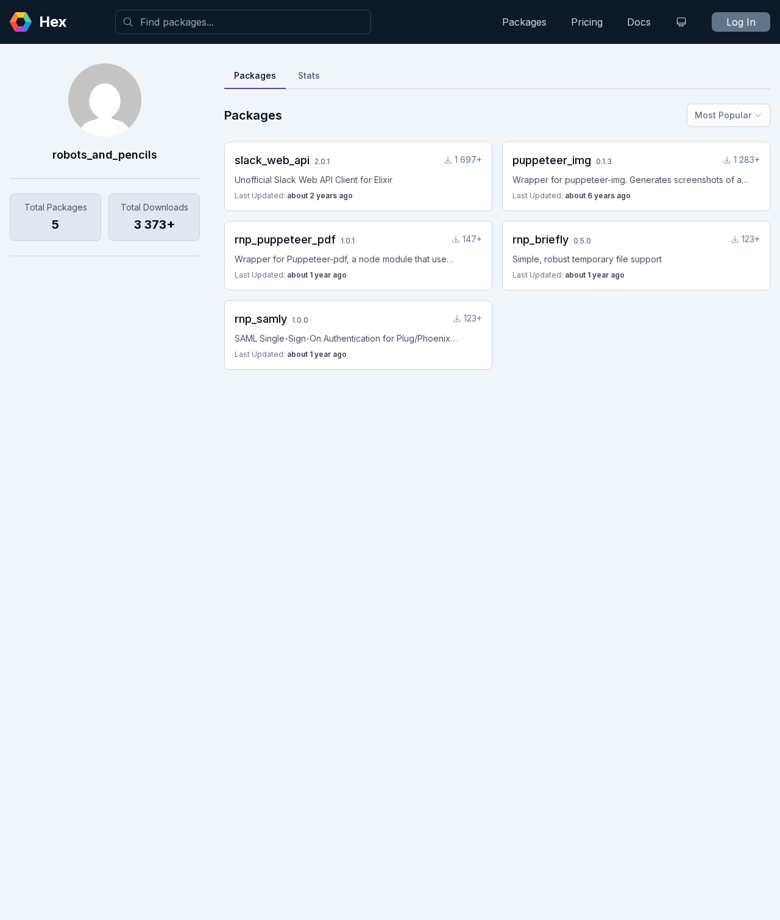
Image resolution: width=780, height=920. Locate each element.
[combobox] (243, 22)
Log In (741, 22)
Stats (309, 75)
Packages (524, 22)
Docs (639, 22)
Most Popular (723, 115)
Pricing (587, 22)
